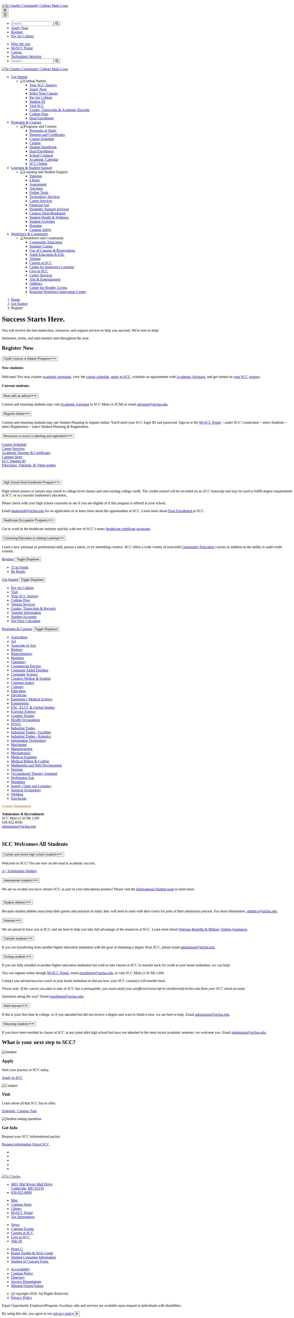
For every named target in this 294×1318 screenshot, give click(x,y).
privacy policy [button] (63, 1313)
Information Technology (28, 740)
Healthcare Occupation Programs (26, 520)
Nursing (17, 769)
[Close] (77, 1313)
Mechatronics (21, 753)
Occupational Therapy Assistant (34, 774)
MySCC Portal (22, 48)
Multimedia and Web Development (36, 765)
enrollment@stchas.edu (96, 973)
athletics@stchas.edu (262, 911)
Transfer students (15, 938)
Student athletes (14, 902)
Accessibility (20, 1269)
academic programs (57, 377)
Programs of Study (43, 131)
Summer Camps (41, 246)
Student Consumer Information (33, 1257)
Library (34, 180)
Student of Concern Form (30, 1261)
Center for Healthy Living (48, 288)
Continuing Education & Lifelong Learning (31, 538)
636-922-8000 (21, 1192)
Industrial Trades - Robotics (31, 736)
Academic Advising (190, 377)
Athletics (35, 283)
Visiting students (15, 956)
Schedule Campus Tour (19, 1111)
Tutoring (35, 176)
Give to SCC (38, 271)
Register (17, 32)
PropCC (17, 1249)
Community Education (45, 242)
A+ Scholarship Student (19, 871)
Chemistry (18, 662)
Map (14, 1200)
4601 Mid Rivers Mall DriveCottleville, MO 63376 (31, 1186)
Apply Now (19, 28)
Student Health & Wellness (48, 217)
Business (17, 658)
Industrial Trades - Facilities (31, 732)
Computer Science (24, 674)
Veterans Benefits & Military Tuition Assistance (212, 929)
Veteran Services (23, 604)
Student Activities (42, 221)
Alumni (34, 259)
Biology (17, 650)
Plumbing (18, 782)
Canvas (16, 52)
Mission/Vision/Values (27, 1286)
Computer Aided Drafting (29, 670)
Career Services (40, 201)
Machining (19, 745)
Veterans (9, 920)
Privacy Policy (21, 1298)
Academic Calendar (43, 159)
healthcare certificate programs (128, 529)
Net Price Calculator (25, 621)
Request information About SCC (25, 1144)
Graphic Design (22, 716)
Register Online (14, 413)
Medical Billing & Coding (30, 761)
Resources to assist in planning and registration (35, 436)
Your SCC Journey (43, 85)
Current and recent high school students (30, 854)
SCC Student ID (14, 461)
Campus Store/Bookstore (47, 213)
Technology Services (26, 56)
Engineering (20, 703)
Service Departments (26, 1282)
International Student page (155, 889)
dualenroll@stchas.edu (27, 511)
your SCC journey (246, 377)
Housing (35, 226)
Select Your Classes (43, 93)
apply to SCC (121, 377)
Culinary (17, 687)
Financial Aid (39, 205)
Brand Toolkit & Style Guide (32, 1253)
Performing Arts (22, 778)
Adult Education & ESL (47, 255)
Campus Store (12, 457)
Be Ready (18, 571)
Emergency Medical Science (31, 699)
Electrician (18, 695)
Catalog (35, 143)
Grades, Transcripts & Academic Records (59, 110)
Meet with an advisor (17, 396)
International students (18, 880)
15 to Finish (19, 567)
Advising (36, 188)
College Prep (38, 114)
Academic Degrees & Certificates (26, 453)
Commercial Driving (26, 666)
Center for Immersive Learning (51, 267)
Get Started (19, 77)
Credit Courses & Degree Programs (27, 358)
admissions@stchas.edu (19, 826)
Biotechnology (21, 654)
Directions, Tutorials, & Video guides (29, 465)
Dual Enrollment (41, 118)
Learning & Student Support (31, 168)
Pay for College (22, 36)
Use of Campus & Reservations (52, 250)
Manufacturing (21, 749)
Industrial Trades (23, 728)
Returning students (16, 1024)
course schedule (97, 377)
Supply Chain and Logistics (31, 786)
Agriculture (19, 637)
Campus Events (22, 1229)
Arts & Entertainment (44, 279)
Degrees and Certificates (47, 135)
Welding (17, 794)
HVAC (16, 724)
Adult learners (13, 1006)
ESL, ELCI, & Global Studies (33, 707)
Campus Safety (40, 230)
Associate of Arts (23, 645)
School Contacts (41, 155)
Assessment (37, 184)
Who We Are (20, 44)
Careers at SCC (40, 263)
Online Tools (38, 193)
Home (15, 300)
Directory (18, 1277)
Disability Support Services (49, 209)
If (3, 965)
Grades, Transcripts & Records (33, 608)
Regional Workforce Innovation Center (57, 292)
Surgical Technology (26, 790)
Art (13, 641)
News (15, 1225)
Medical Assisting (24, 757)
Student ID (37, 102)
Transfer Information (26, 613)
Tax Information (22, 1217)
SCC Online (38, 164)
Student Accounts (24, 617)
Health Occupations (25, 720)
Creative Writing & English (31, 678)
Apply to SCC (12, 1078)
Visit (14, 592)
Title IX (16, 1241)
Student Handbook (43, 147)
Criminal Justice (22, 683)
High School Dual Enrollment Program (29, 482)
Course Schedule (41, 139)
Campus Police (22, 1273)
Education (18, 691)
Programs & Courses (26, 122)
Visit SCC (36, 106)
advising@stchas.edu (152, 404)
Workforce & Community (29, 234)
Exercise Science (23, 712)
